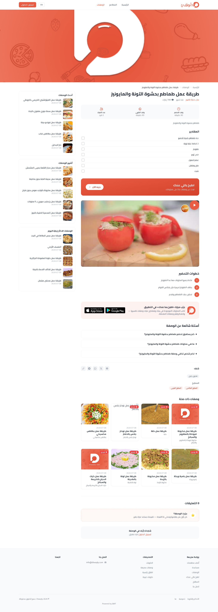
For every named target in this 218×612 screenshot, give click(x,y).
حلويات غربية (148, 577)
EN (41, 4)
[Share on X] (101, 368)
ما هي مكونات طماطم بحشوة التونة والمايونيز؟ (170, 343)
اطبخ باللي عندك (192, 577)
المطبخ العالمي (191, 388)
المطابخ (196, 582)
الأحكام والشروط (193, 599)
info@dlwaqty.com (94, 562)
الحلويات (149, 563)
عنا (176, 599)
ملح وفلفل (194, 165)
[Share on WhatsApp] (95, 368)
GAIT (114, 603)
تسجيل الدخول (27, 5)
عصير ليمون (194, 160)
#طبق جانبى (193, 376)
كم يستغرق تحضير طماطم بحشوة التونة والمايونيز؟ (169, 334)
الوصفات (101, 4)
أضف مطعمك (193, 563)
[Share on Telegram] (89, 368)
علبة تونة (187, 144)
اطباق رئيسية (147, 572)
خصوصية (182, 599)
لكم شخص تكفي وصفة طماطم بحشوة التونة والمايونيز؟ (166, 353)
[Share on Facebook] (107, 368)
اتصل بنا (196, 586)
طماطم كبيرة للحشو (186, 138)
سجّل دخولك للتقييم (192, 100)
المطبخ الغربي (176, 388)
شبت (196, 171)
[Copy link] (83, 368)
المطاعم (113, 4)
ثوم (192, 154)
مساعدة (195, 567)
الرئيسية (125, 4)
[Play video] (140, 233)
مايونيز (196, 149)
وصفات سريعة (147, 567)
